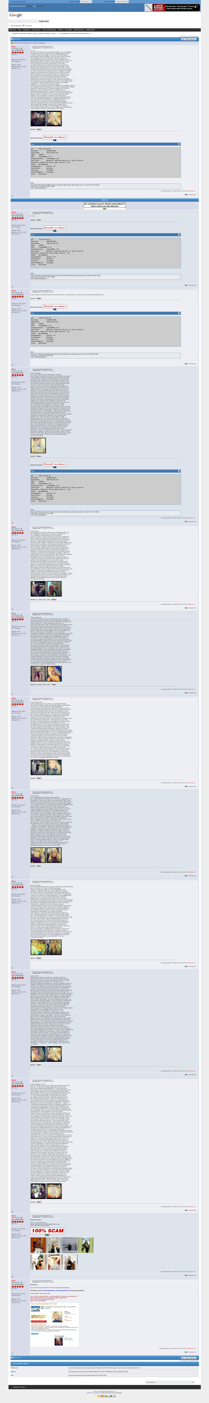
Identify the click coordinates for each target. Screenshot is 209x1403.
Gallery (60, 30)
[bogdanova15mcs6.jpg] (54, 1324)
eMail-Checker (79, 30)
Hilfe (19, 30)
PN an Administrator (49, 30)
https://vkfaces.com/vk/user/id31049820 (42, 1299)
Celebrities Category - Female (28, 33)
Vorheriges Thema (185, 36)
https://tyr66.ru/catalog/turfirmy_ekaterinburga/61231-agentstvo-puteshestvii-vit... (54, 1296)
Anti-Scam (15, 33)
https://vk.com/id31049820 (38, 1300)
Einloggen (29, 6)
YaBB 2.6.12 (111, 1391)
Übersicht (12, 30)
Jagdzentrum (90, 30)
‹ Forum (22, 1387)
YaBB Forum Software (93, 1393)
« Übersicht (15, 1387)
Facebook (68, 30)
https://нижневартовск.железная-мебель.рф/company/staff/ (48, 1297)
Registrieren (40, 6)
